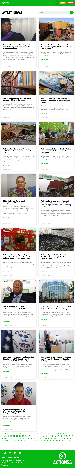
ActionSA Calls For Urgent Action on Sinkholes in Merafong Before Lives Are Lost (18, 150)
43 (46, 436)
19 (49, 434)
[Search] (72, 12)
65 (37, 438)
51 (70, 436)
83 (19, 440)
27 (72, 434)
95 (54, 440)
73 (61, 438)
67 (43, 438)
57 (14, 438)
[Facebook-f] (10, 452)
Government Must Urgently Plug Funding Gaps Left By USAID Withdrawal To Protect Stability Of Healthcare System (18, 359)
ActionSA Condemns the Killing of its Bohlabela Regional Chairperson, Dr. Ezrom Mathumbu (16, 46)
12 (28, 434)
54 (5, 438)
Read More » (6, 62)
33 (17, 436)
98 (63, 440)
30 (8, 436)
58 (17, 438)
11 (25, 434)
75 (67, 438)
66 (40, 438)
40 (37, 436)
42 (43, 436)
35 (23, 436)
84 (22, 440)
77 (73, 438)
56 (11, 438)
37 (29, 436)
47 (58, 436)
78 (4, 440)
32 (14, 436)
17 (43, 434)
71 (55, 438)
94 (51, 440)
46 (55, 436)
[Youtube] (20, 452)
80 (10, 440)
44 (49, 436)
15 (37, 434)
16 (40, 434)
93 (48, 440)
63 (32, 438)
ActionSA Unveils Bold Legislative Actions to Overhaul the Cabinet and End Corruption (56, 150)
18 (46, 434)
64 (34, 438)
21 (55, 434)
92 (45, 440)
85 (24, 440)
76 (70, 438)
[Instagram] (5, 452)
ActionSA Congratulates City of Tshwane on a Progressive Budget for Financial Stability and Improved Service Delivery (56, 359)
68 (46, 438)
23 (61, 434)
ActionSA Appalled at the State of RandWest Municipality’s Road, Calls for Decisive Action (56, 256)
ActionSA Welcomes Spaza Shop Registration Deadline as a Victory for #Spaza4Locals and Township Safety (17, 256)
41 (40, 436)
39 (34, 436)
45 (52, 436)
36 (26, 436)
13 (31, 434)
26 (69, 434)
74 (64, 438)
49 (64, 436)
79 (7, 440)
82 (16, 440)
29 (5, 436)
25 (66, 434)
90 (39, 440)
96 (57, 440)
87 (30, 440)
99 (66, 440)
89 (36, 440)
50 (67, 436)
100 (69, 440)
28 (2, 436)
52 (73, 436)
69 (49, 438)
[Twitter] (15, 452)
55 (8, 438)
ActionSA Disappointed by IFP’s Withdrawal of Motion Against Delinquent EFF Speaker (14, 411)
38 (32, 436)
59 (20, 438)
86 (27, 440)
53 (2, 438)
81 (13, 440)
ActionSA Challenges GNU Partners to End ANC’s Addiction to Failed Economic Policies (55, 100)
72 (58, 438)
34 (20, 436)
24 (64, 434)
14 (34, 434)
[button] (57, 2)
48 (61, 436)
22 (58, 434)
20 (52, 434)
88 (33, 440)
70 (52, 438)
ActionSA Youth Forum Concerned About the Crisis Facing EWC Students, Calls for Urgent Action (56, 46)
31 (11, 436)
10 (23, 434)
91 (42, 440)
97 (60, 440)
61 (26, 438)
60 (23, 438)
